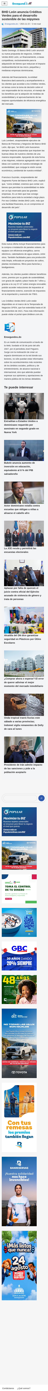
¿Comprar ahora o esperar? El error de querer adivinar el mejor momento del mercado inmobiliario (24, 682)
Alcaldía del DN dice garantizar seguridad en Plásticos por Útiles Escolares (22, 639)
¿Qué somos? (23, 1388)
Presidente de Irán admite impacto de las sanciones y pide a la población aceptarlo (23, 768)
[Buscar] (41, 798)
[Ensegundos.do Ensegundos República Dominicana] (22, 3)
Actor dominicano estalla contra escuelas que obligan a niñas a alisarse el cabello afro (22, 509)
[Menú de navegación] (4, 3)
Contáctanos (8, 1388)
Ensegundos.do (11, 24)
